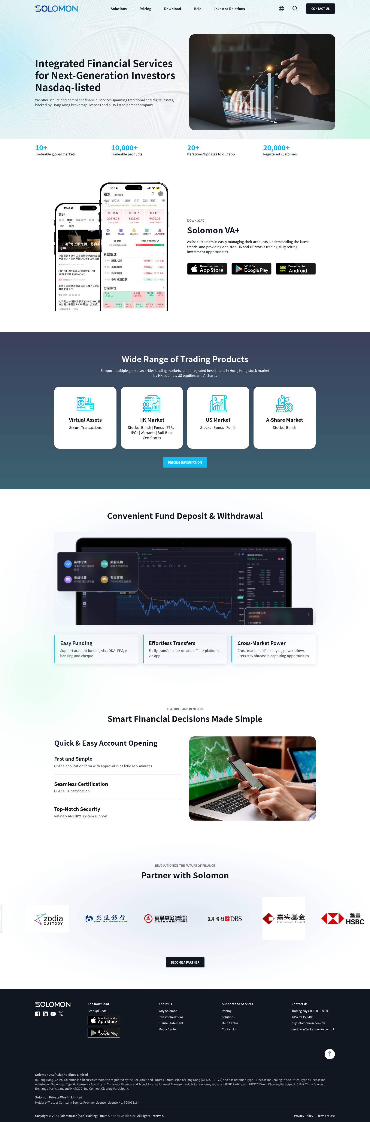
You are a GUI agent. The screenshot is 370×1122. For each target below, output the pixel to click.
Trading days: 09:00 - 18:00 (310, 1011)
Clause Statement (171, 1023)
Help (197, 8)
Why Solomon (168, 1011)
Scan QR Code (97, 1011)
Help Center (230, 1023)
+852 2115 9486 (302, 1017)
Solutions (228, 1017)
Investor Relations (229, 8)
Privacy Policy (303, 1115)
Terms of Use (326, 1115)
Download (172, 8)
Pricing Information (185, 462)
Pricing (145, 8)
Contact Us (320, 8)
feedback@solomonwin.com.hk (313, 1029)
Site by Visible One (123, 1115)
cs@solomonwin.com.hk (308, 1023)
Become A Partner (185, 962)
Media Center (168, 1029)
